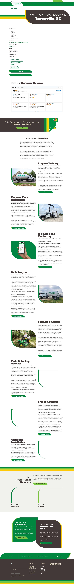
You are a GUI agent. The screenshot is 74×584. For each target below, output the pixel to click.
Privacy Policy (17, 572)
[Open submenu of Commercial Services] (45, 4)
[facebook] (11, 569)
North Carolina (43, 570)
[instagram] (13, 569)
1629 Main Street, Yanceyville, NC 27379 (18, 42)
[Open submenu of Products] (50, 4)
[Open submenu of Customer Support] (62, 4)
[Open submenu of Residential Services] (35, 4)
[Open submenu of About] (54, 4)
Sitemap (12, 572)
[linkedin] (15, 569)
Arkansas (42, 566)
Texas (41, 573)
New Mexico (43, 569)
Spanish (14, 1)
